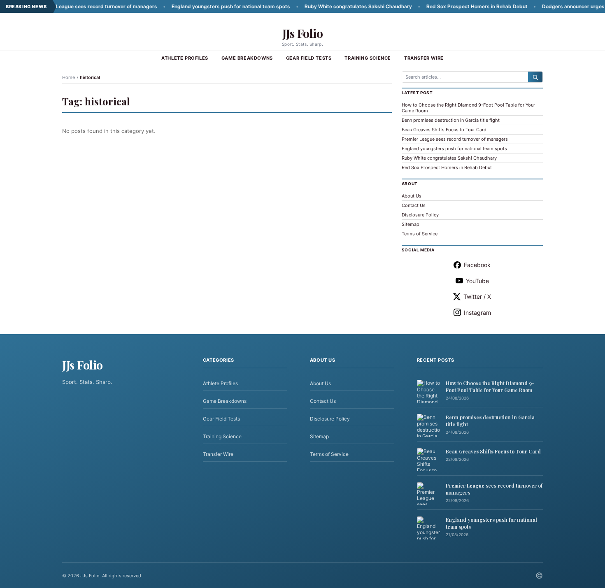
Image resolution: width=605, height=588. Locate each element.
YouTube (477, 280)
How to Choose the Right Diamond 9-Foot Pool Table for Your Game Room (490, 386)
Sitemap (410, 224)
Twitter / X (477, 296)
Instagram (477, 312)
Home (68, 77)
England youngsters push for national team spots (213, 6)
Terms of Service (419, 234)
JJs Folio (302, 33)
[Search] (535, 77)
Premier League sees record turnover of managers (79, 6)
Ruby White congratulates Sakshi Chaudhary (340, 6)
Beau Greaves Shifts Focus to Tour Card (444, 129)
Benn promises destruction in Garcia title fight (451, 120)
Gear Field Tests (309, 58)
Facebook (477, 264)
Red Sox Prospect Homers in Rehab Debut (459, 6)
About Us (411, 196)
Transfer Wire (424, 58)
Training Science (367, 58)
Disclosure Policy (420, 215)
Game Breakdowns (247, 58)
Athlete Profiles (184, 58)
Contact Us (414, 205)
